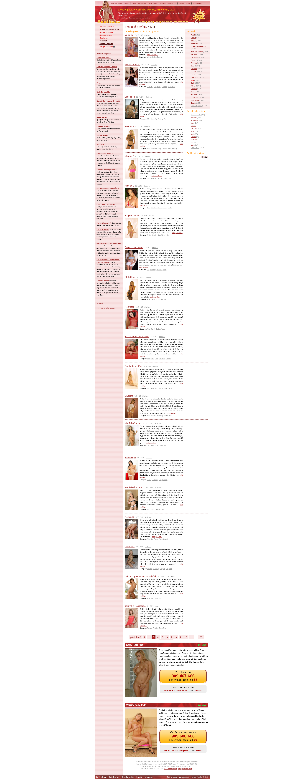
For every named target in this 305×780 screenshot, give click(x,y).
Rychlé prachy (102, 135)
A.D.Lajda (194, 128)
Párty (193, 86)
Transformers (170, 576)
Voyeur (164, 388)
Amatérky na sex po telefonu (107, 170)
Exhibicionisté (197, 52)
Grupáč (194, 69)
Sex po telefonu (106, 32)
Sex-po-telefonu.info (104, 223)
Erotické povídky (106, 26)
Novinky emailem (128, 777)
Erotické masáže (103, 92)
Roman (193, 137)
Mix (192, 80)
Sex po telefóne (197, 3)
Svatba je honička (133, 366)
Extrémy (194, 54)
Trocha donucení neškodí (137, 336)
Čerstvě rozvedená (134, 247)
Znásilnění (171, 87)
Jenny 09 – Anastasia (135, 606)
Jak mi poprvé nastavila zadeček (140, 576)
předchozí (135, 637)
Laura (193, 145)
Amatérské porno (104, 58)
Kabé (156, 606)
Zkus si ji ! (130, 97)
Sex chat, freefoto (103, 230)
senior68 (194, 139)
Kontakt (139, 777)
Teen (193, 103)
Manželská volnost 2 (135, 423)
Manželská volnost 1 (135, 487)
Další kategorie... (196, 106)
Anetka (199, 777)
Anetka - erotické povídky (104, 10)
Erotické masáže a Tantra (107, 67)
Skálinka (194, 118)
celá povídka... (152, 55)
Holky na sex (102, 117)
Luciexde (148, 277)
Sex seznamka (105, 35)
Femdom (194, 57)
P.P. (192, 142)
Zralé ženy (161, 235)
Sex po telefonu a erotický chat (108, 188)
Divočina (129, 396)
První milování (153, 3)
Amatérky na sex (103, 281)
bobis (193, 134)
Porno (99, 83)
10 (186, 637)
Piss (192, 92)
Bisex (193, 41)
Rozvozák (129, 307)
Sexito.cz (100, 144)
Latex (193, 74)
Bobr (192, 123)
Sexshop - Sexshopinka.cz (168, 3)
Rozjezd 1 (130, 546)
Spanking (195, 100)
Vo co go (129, 35)
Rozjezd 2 (130, 517)
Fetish (193, 60)
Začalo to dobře (132, 64)
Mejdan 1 (129, 186)
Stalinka (193, 126)
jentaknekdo (195, 120)
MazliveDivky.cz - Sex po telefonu (109, 243)
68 (201, 637)
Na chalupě (130, 458)
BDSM (193, 38)
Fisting (194, 63)
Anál (193, 35)
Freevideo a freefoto (105, 153)
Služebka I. (130, 277)
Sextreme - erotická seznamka (120, 3)
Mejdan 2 (129, 156)
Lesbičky (194, 77)
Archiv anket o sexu (107, 308)
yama (193, 131)
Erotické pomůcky (198, 46)
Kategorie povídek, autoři (110, 29)
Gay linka (103, 38)
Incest (193, 72)
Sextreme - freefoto (184, 3)
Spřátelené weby (114, 777)
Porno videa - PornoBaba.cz (107, 204)
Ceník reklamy (101, 777)
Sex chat (103, 41)
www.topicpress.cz (170, 769)
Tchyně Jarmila (132, 215)
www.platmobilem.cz (185, 769)
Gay (192, 66)
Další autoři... (195, 148)
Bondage (194, 43)
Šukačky (153, 57)
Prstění (194, 94)
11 (191, 637)
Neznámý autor (196, 115)
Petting (194, 89)
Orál (192, 83)
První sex (194, 97)
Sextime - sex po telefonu (139, 3)
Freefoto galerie (106, 44)
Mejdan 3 (129, 126)
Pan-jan (151, 216)
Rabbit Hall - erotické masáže (109, 101)
